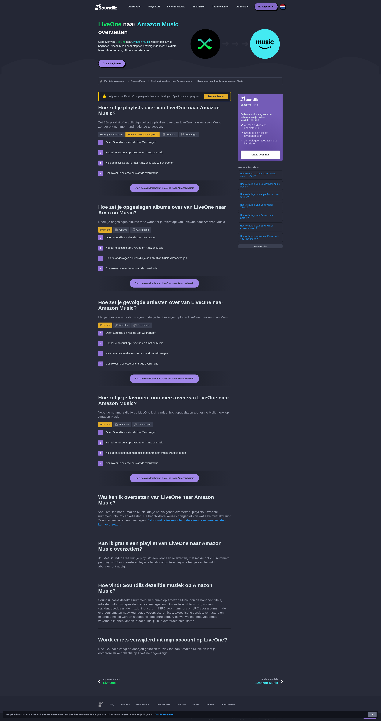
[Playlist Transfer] (106, 7)
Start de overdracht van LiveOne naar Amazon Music (164, 188)
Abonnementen (220, 6)
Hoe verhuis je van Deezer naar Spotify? (257, 216)
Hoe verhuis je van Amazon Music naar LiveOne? (258, 174)
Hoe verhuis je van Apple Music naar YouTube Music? (259, 237)
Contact (210, 704)
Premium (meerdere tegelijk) (142, 134)
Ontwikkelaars (228, 704)
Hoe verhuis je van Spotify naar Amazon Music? (256, 227)
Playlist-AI (154, 6)
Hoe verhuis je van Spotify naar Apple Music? (260, 185)
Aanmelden (242, 6)
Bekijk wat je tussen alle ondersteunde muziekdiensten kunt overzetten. (162, 522)
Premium (105, 230)
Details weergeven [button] (164, 714)
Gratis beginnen (112, 63)
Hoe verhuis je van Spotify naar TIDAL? (256, 206)
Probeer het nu (216, 96)
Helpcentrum (142, 704)
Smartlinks (198, 6)
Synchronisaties (176, 6)
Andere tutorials (260, 246)
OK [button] (372, 714)
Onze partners (163, 704)
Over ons (181, 704)
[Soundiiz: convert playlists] (101, 704)
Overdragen (134, 6)
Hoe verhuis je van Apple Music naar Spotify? (259, 195)
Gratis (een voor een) (111, 134)
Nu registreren (266, 6)
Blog (112, 704)
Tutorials (125, 704)
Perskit (195, 704)
